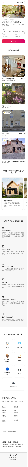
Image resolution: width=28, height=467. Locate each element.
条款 (15, 459)
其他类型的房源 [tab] (19, 401)
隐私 (11, 459)
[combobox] (13, 31)
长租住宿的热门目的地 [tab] (7, 401)
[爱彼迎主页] (3, 2)
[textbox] (7, 36)
